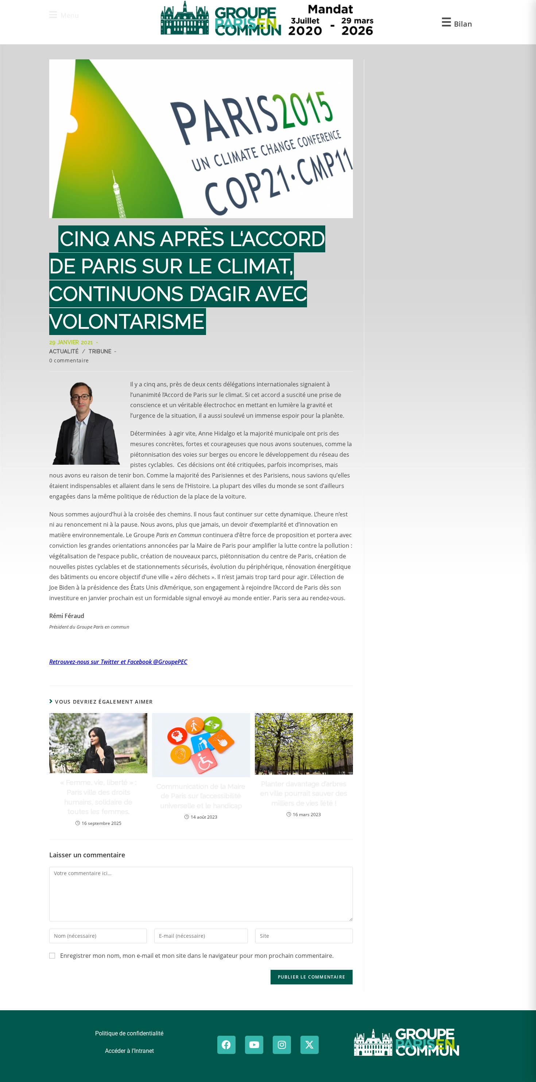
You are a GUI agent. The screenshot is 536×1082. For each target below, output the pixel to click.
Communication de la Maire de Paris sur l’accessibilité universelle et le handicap (200, 796)
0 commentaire (69, 360)
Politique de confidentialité (129, 1033)
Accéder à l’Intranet (129, 1050)
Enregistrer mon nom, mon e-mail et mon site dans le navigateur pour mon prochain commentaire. (197, 956)
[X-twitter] (309, 1045)
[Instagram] (282, 1045)
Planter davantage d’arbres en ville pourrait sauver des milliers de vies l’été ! (303, 793)
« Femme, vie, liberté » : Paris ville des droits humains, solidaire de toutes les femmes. (98, 796)
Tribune (100, 351)
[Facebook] (226, 1045)
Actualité (63, 351)
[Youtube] (254, 1045)
